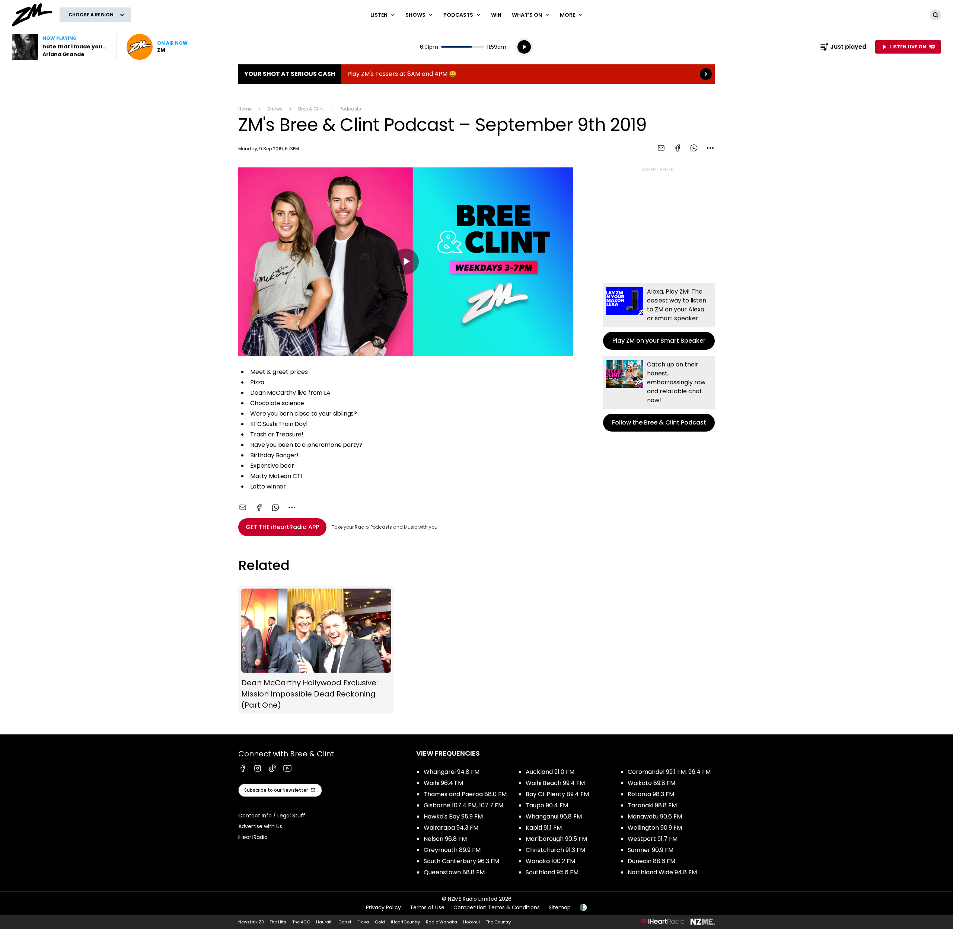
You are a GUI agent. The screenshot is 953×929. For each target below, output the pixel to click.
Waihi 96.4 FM (443, 783)
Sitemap (560, 907)
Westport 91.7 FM (653, 839)
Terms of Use (427, 907)
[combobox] (710, 148)
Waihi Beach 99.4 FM (555, 783)
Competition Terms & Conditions (496, 907)
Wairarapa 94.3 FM (451, 827)
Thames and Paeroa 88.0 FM (465, 794)
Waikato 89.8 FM (651, 783)
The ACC (301, 922)
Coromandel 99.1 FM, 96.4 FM (669, 772)
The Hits (278, 922)
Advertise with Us (260, 826)
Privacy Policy (383, 907)
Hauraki (324, 922)
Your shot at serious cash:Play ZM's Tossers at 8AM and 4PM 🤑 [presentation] (476, 74)
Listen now (157, 47)
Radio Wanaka (441, 922)
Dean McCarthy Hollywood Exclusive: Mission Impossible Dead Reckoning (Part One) (316, 650)
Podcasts (350, 109)
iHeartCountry (405, 922)
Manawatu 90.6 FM (655, 816)
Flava (363, 922)
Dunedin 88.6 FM (651, 861)
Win (496, 15)
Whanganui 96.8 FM (554, 816)
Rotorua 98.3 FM (651, 794)
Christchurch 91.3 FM (555, 850)
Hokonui (471, 922)
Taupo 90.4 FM (547, 805)
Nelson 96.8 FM (445, 839)
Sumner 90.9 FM (650, 850)
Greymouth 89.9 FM (452, 850)
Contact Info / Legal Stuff (271, 815)
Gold (380, 922)
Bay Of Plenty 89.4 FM (557, 794)
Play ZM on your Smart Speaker (659, 316)
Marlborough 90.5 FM (556, 839)
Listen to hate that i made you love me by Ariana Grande (59, 47)
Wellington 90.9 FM (655, 827)
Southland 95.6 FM (552, 872)
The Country (498, 922)
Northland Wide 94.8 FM (662, 872)
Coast (344, 922)
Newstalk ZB (251, 922)
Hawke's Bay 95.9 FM (453, 816)
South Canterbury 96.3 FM (461, 861)
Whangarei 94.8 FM (451, 772)
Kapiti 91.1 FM (544, 827)
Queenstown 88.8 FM (454, 872)
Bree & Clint (311, 109)
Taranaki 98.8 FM (652, 805)
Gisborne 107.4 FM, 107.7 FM (463, 805)
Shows (275, 109)
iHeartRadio (253, 837)
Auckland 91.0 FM (550, 772)
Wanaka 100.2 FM (550, 861)
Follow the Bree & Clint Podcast (659, 394)
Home (245, 109)
